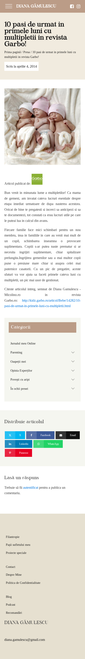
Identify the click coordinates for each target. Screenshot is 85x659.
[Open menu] (8, 6)
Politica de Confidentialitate (23, 582)
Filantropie (12, 537)
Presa (26, 52)
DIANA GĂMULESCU (36, 6)
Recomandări (14, 612)
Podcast (10, 604)
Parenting (43, 352)
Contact (10, 567)
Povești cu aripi (43, 379)
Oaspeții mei (43, 361)
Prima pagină (12, 52)
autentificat (30, 487)
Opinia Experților (43, 370)
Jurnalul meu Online (23, 343)
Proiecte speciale (16, 553)
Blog (9, 596)
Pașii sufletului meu (18, 544)
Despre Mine (14, 574)
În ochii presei (43, 388)
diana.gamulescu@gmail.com (24, 640)
